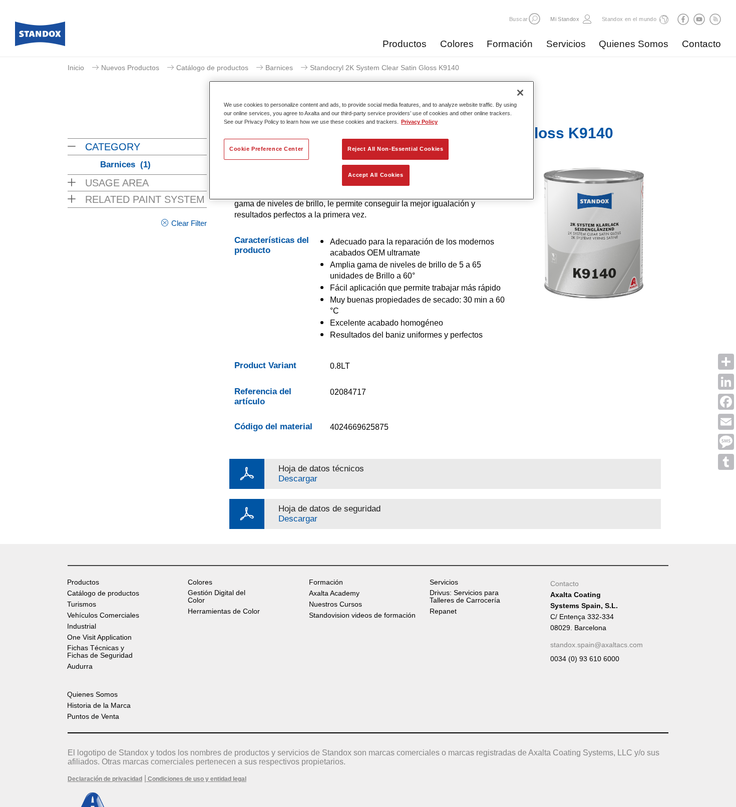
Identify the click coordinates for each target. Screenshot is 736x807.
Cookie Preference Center (266, 149)
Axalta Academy (334, 593)
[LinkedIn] (726, 382)
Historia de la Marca (99, 705)
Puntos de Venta (93, 716)
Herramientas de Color (224, 611)
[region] (371, 140)
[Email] (726, 422)
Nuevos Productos (130, 68)
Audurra (80, 666)
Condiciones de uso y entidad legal (196, 778)
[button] (534, 19)
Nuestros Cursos (335, 604)
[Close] (520, 93)
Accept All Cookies (375, 175)
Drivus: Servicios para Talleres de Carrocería (465, 596)
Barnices (279, 68)
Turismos (81, 604)
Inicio (76, 68)
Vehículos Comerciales (103, 615)
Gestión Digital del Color (216, 596)
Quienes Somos (633, 44)
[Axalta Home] (40, 37)
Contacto (701, 44)
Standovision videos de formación (362, 615)
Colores (457, 44)
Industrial (81, 626)
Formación (510, 44)
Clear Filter (189, 223)
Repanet (443, 611)
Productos (405, 44)
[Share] (726, 362)
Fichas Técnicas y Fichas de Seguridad (100, 651)
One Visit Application (99, 637)
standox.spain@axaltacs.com (596, 645)
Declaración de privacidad (105, 778)
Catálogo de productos (212, 68)
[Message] (726, 442)
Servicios (566, 44)
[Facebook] (726, 402)
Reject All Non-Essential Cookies (395, 149)
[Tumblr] (726, 462)
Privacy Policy (419, 122)
